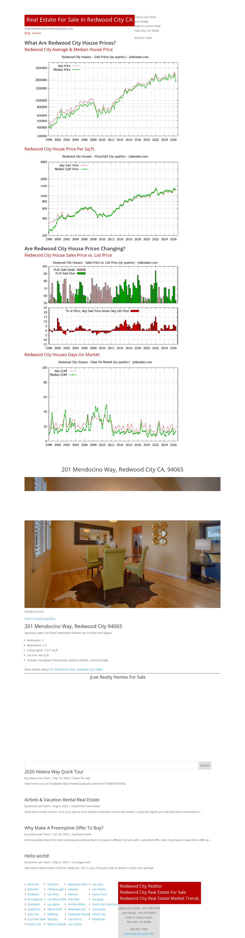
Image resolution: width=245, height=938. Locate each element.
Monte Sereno (56, 924)
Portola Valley (76, 904)
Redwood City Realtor (141, 886)
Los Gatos (53, 904)
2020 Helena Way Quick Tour (54, 772)
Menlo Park (54, 909)
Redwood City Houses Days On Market (62, 354)
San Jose (97, 884)
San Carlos (75, 924)
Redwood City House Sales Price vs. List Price (68, 255)
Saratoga (98, 899)
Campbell (34, 904)
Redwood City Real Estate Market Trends (159, 898)
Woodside (98, 919)
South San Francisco (105, 904)
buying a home (81, 834)
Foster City (34, 924)
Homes (36, 33)
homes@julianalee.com (139, 934)
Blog (27, 33)
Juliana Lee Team (39, 778)
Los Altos (53, 894)
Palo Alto (73, 899)
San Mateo (99, 889)
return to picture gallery (39, 618)
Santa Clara (99, 894)
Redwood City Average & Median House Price (68, 49)
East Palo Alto (36, 919)
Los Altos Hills (56, 899)
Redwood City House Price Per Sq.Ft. (59, 149)
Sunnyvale (98, 909)
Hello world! (36, 856)
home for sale (81, 778)
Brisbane (33, 894)
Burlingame (35, 899)
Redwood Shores (79, 914)
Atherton (33, 884)
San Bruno (75, 919)
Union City (98, 914)
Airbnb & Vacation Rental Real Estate (62, 800)
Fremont (52, 884)
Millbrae (52, 914)
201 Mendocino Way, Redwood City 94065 (76, 669)
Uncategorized (81, 862)
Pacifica (73, 894)
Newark (73, 889)
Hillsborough (55, 889)
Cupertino (34, 909)
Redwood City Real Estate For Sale (153, 892)
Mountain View (77, 884)
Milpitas (52, 919)
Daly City (33, 914)
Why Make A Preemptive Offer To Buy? (63, 828)
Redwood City (77, 909)
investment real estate (85, 806)
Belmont (33, 889)
